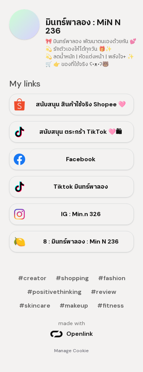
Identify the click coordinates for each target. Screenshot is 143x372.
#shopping (72, 278)
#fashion (111, 278)
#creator (32, 278)
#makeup (73, 305)
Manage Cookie (71, 351)
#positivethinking (54, 292)
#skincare (34, 305)
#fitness (110, 305)
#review (103, 292)
